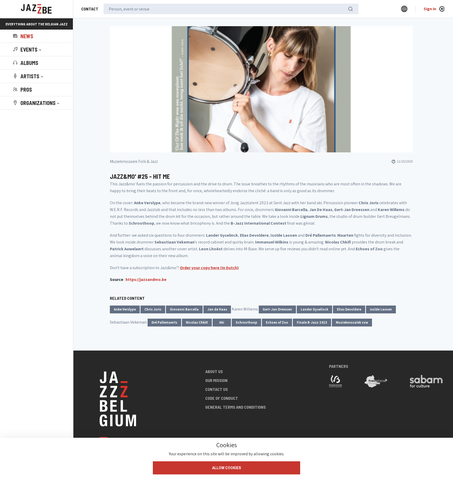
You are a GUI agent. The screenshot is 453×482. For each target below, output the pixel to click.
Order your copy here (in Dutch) (209, 267)
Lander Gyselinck (314, 309)
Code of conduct (221, 398)
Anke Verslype (125, 309)
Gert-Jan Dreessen (277, 309)
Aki (221, 322)
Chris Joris (152, 309)
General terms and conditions (235, 407)
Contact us (216, 389)
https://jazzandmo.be (146, 279)
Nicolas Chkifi (197, 322)
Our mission (216, 380)
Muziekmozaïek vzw (352, 322)
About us (214, 371)
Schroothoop (246, 322)
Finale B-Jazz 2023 (312, 322)
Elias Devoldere (349, 309)
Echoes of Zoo (277, 322)
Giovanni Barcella (184, 309)
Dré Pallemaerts (164, 322)
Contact (89, 8)
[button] (27, 49)
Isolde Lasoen (381, 309)
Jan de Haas (217, 309)
